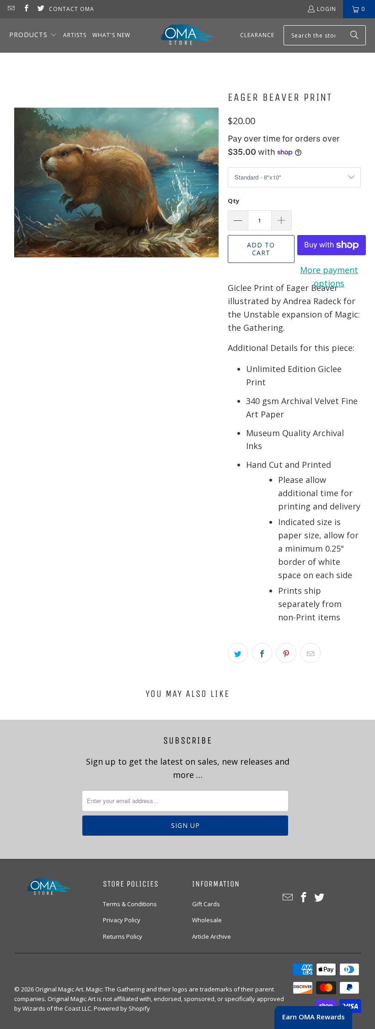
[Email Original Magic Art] (11, 9)
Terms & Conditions (130, 904)
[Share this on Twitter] (238, 653)
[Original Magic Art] (181, 35)
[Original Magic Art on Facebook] (25, 9)
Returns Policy (122, 936)
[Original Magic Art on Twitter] (40, 9)
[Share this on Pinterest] (286, 653)
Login (326, 9)
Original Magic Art (59, 989)
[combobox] (325, 35)
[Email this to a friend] (310, 653)
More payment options (329, 276)
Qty (233, 201)
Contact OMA (71, 9)
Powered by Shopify (122, 1008)
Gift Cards (206, 904)
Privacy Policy (121, 920)
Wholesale (207, 920)
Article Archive (211, 936)
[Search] (354, 35)
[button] (33, 35)
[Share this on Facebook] (262, 653)
